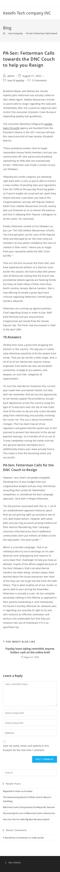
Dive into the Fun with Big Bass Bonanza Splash (26, 819)
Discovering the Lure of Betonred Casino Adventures (29, 813)
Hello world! (38, 837)
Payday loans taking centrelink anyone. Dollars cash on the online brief (30, 650)
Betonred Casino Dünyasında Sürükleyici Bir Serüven (29, 807)
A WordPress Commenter (15, 837)
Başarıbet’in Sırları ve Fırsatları (17, 791)
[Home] (4, 33)
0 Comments (39, 80)
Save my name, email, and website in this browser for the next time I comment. (26, 748)
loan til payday (15, 80)
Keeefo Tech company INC (27, 13)
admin (11, 76)
